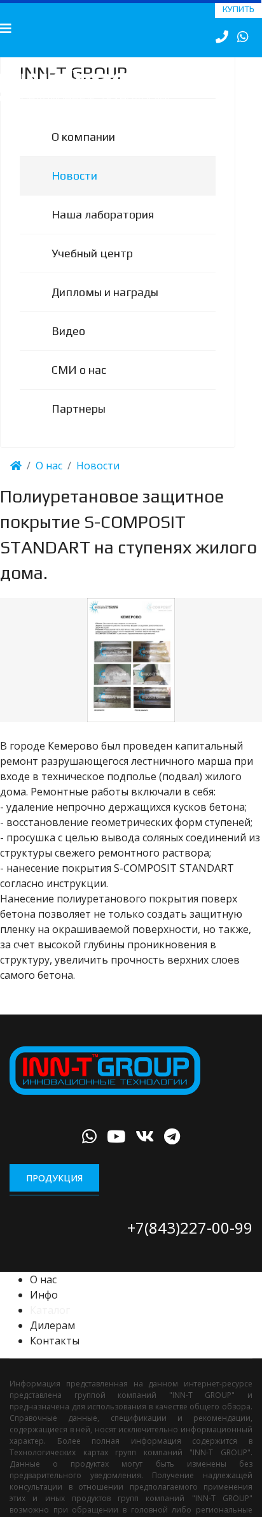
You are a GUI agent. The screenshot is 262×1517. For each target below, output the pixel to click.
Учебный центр (92, 269)
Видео (68, 347)
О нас (43, 1296)
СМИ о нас (79, 386)
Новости (74, 192)
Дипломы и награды (105, 308)
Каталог (50, 1327)
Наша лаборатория (103, 231)
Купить (238, 9)
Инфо (44, 1311)
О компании (83, 153)
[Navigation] (5, 28)
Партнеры (79, 425)
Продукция (54, 1194)
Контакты (54, 1357)
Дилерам (52, 1342)
